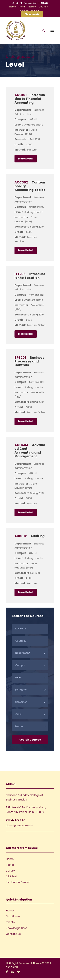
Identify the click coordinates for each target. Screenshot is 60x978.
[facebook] (7, 972)
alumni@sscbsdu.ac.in (19, 825)
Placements (32, 14)
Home (12, 6)
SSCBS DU (12, 967)
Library (32, 6)
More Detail (25, 158)
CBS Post (43, 6)
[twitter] (18, 972)
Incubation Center (30, 10)
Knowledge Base (16, 928)
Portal (22, 6)
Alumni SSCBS (41, 963)
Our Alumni (13, 916)
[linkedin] (12, 972)
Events (10, 922)
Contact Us (13, 934)
